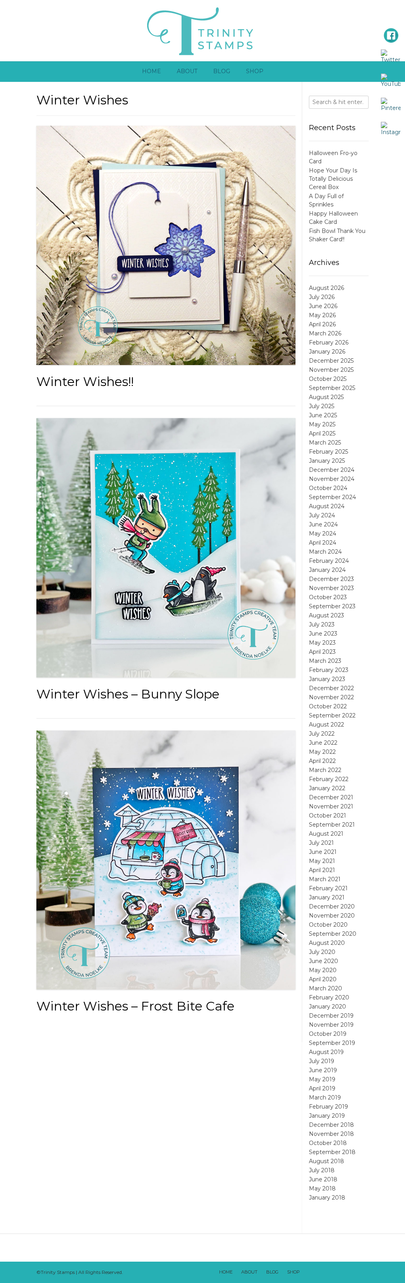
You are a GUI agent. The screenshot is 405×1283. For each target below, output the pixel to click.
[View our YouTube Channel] (340, 1272)
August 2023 (326, 615)
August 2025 (326, 397)
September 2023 (332, 606)
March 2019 (325, 1097)
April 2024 (322, 542)
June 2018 (323, 1179)
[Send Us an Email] (309, 1272)
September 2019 (332, 1042)
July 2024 (322, 515)
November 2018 (331, 1133)
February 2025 (328, 451)
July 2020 (322, 952)
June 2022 (323, 742)
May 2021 (322, 861)
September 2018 (332, 1152)
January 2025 (327, 460)
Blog (221, 71)
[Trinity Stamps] (202, 30)
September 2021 (332, 824)
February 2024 (329, 560)
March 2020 (325, 988)
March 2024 (325, 551)
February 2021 (328, 888)
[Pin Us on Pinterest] (361, 1272)
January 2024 (327, 569)
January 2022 (327, 788)
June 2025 (323, 415)
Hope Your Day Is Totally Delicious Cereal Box (333, 179)
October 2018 (328, 1143)
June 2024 (323, 524)
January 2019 (327, 1115)
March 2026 (325, 333)
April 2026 (322, 324)
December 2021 (331, 797)
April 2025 (322, 433)
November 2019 (331, 1024)
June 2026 (323, 306)
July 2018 (322, 1170)
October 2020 (328, 924)
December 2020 (332, 906)
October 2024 (328, 488)
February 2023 (328, 670)
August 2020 (327, 942)
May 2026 (322, 315)
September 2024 (332, 497)
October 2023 (328, 597)
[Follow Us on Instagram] (351, 1272)
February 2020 (329, 997)
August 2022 (326, 724)
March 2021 (325, 879)
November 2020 (332, 915)
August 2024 (326, 506)
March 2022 (325, 770)
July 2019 (321, 1061)
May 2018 (322, 1188)
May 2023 (322, 642)
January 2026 (327, 351)
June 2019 (323, 1070)
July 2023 (322, 624)
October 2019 (327, 1033)
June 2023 (323, 633)
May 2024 (322, 533)
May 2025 (322, 424)
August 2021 (326, 833)
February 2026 (328, 342)
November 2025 (331, 369)
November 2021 (331, 806)
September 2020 (332, 933)
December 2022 (331, 688)
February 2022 (328, 779)
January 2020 (327, 1006)
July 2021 (321, 842)
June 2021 (323, 851)
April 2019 (322, 1088)
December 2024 (331, 469)
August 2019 (326, 1052)
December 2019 (331, 1015)
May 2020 (323, 970)
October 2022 (328, 706)
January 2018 (327, 1197)
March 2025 (325, 442)
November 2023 (331, 588)
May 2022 (322, 751)
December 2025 (331, 360)
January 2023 (327, 679)
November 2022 (331, 697)
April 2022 (322, 761)
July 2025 (321, 406)
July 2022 (322, 733)
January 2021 (326, 897)
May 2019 (322, 1079)
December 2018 (331, 1124)
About (187, 71)
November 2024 (331, 479)
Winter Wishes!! (85, 381)
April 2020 (323, 979)
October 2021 (327, 815)
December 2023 (331, 579)
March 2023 (325, 660)
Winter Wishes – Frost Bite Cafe (135, 1006)
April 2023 (322, 651)
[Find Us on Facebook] (320, 1272)
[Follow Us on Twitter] (330, 1272)
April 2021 (322, 870)
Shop (254, 71)
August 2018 (326, 1161)
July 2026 (322, 297)
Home (151, 71)
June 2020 (323, 961)
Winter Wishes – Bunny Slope (128, 694)
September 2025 (332, 388)
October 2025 (327, 378)
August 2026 (326, 287)
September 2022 (332, 715)
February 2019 (328, 1106)
